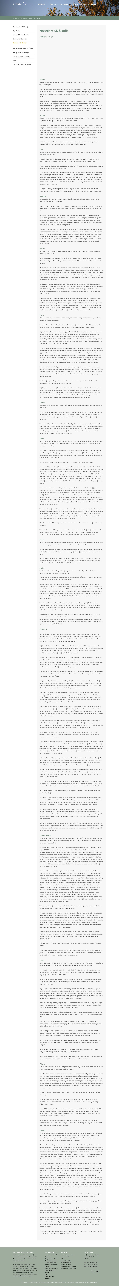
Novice (75, 4)
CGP (14, 61)
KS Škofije (42, 4)
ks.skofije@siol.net (93, 1266)
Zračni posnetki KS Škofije (21, 57)
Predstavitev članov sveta (68, 1255)
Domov (17, 18)
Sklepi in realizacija (66, 1264)
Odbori (63, 1259)
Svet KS (53, 4)
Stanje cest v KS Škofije (21, 53)
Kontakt (94, 4)
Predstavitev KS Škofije (20, 27)
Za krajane (64, 4)
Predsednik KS (65, 1257)
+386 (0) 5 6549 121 (91, 1262)
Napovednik (84, 4)
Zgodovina (16, 31)
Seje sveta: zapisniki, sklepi (68, 1266)
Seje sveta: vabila (65, 1261)
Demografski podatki (20, 39)
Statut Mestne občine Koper (68, 1268)
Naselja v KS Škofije (19, 43)
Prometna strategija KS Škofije (23, 49)
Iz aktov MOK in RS (66, 1262)
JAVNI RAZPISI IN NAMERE (22, 65)
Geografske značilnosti (20, 35)
